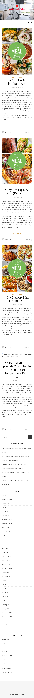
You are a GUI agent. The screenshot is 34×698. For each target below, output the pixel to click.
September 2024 (7, 532)
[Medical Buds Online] (17, 8)
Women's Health (7, 672)
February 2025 (6, 515)
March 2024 (5, 552)
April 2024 (5, 548)
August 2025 (5, 503)
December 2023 (7, 564)
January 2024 (6, 560)
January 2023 (6, 609)
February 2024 (6, 556)
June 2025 (5, 511)
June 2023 (5, 588)
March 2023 (5, 601)
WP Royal (21, 694)
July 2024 (4, 536)
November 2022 (7, 617)
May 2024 (5, 544)
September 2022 (7, 625)
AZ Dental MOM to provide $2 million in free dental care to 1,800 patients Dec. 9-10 (17, 369)
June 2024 (5, 540)
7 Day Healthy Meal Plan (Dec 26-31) (17, 81)
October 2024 (6, 528)
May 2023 (5, 592)
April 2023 (5, 596)
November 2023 (7, 568)
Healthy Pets (6, 664)
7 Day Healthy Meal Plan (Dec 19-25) (17, 191)
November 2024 (7, 524)
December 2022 (7, 613)
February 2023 (6, 605)
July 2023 (4, 584)
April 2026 (5, 495)
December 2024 (7, 520)
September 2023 (7, 576)
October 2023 (6, 572)
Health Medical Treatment (10, 656)
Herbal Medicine (7, 668)
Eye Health (5, 644)
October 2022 (6, 621)
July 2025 (4, 507)
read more (17, 126)
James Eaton (8, 132)
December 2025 (7, 499)
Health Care (5, 652)
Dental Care (17, 360)
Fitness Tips (5, 648)
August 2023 (5, 580)
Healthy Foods (17, 77)
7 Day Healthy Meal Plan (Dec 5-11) (17, 299)
